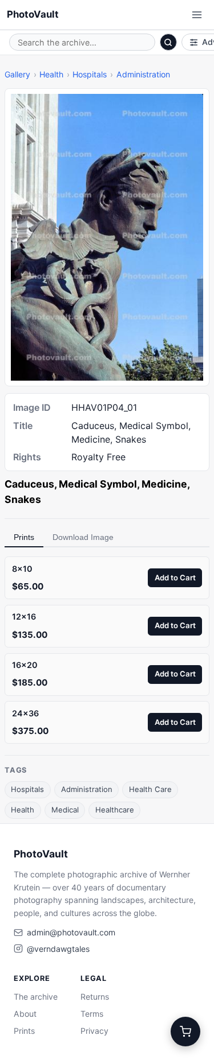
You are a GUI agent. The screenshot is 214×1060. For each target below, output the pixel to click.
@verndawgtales (58, 949)
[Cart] (185, 1031)
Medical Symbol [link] (98, 484)
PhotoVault (33, 14)
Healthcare (114, 809)
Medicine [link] (164, 484)
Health (51, 74)
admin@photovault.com (71, 932)
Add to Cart (175, 577)
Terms (91, 1013)
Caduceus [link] (29, 484)
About (25, 1013)
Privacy (94, 1031)
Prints (24, 537)
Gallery (17, 74)
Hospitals (89, 74)
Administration (143, 74)
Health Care (150, 789)
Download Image (83, 537)
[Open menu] (197, 15)
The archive (36, 996)
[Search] (168, 42)
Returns (94, 996)
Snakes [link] (23, 499)
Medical (65, 809)
